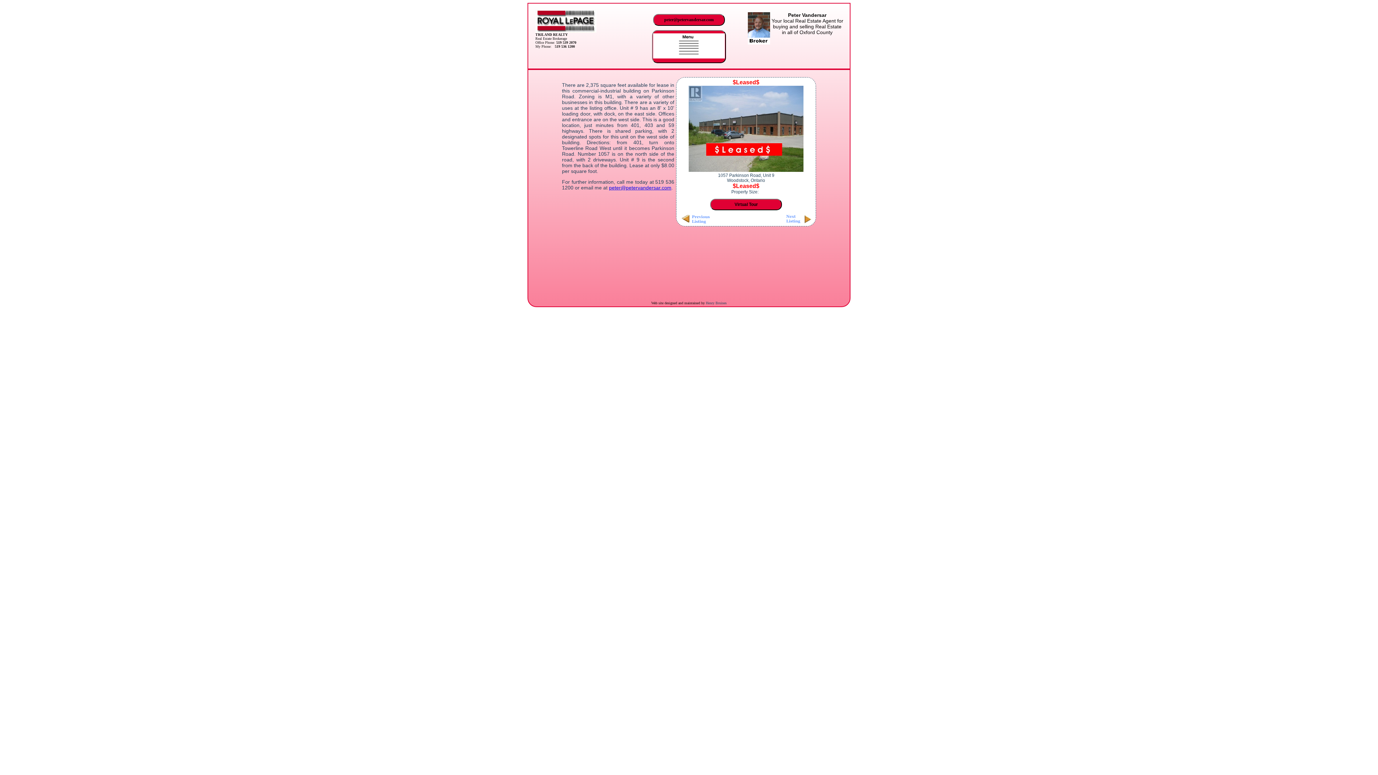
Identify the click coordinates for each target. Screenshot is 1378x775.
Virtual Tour (746, 204)
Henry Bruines (716, 303)
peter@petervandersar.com (689, 19)
